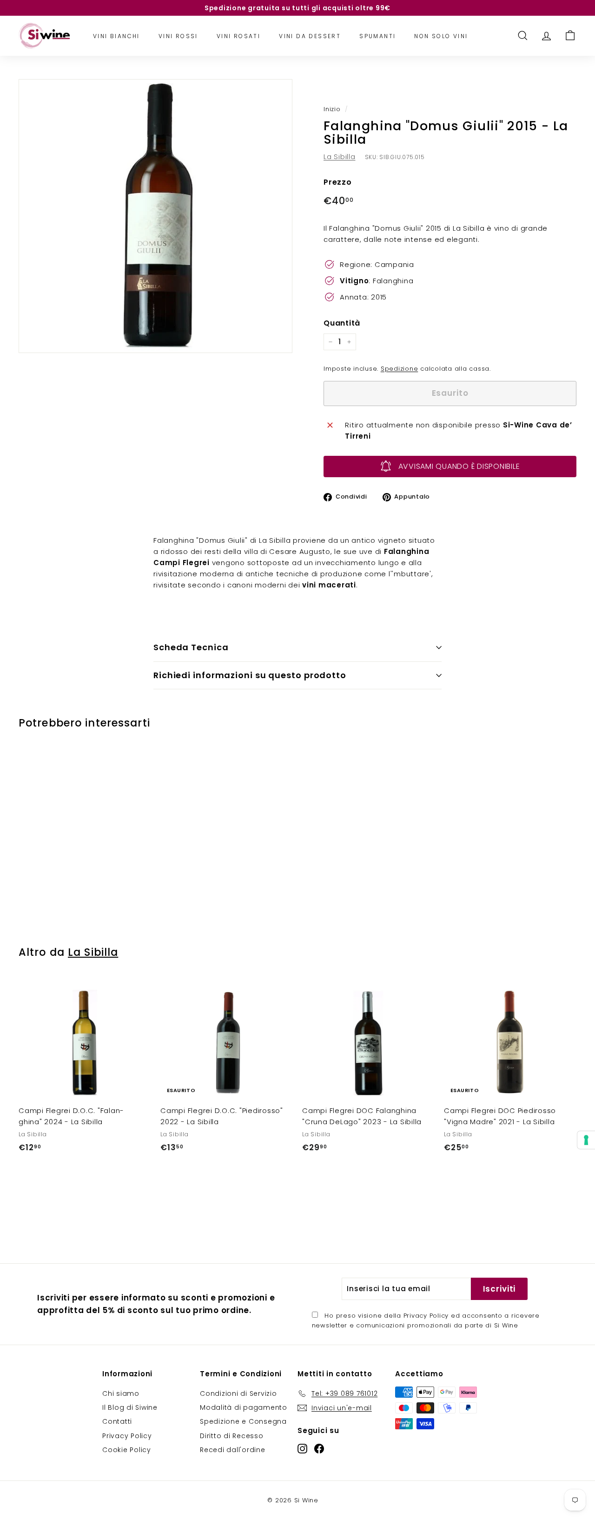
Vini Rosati (238, 36)
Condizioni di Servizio (238, 1393)
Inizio (332, 109)
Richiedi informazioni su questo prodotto (249, 675)
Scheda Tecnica (191, 647)
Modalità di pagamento (243, 1407)
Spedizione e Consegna (243, 1421)
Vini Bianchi (116, 36)
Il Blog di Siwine (130, 1407)
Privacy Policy (426, 1315)
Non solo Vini (441, 36)
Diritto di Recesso (232, 1435)
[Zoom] (155, 216)
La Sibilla (340, 156)
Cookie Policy (126, 1449)
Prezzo (338, 182)
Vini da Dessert (310, 36)
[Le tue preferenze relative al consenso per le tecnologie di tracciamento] (586, 1140)
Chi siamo (120, 1393)
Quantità (342, 322)
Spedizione (399, 369)
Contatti (117, 1421)
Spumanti (377, 36)
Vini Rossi (178, 36)
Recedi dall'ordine (232, 1449)
